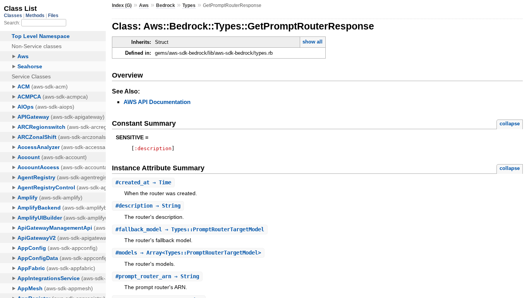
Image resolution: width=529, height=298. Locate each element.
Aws (144, 5)
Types (189, 5)
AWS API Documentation (157, 102)
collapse (510, 123)
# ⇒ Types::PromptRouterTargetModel (189, 229)
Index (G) (122, 5)
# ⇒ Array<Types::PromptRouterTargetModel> (188, 252)
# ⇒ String (147, 206)
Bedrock (165, 5)
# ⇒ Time (143, 182)
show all (312, 42)
